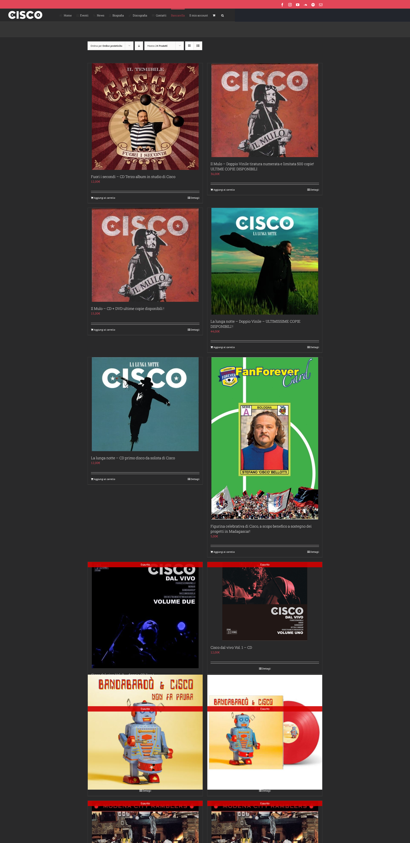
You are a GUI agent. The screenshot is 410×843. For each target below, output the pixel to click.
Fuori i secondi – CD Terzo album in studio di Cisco (133, 176)
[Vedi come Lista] (198, 46)
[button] (222, 15)
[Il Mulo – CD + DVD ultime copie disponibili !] (145, 255)
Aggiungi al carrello (104, 197)
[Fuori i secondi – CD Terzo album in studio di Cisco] (145, 116)
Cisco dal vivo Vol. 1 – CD (231, 647)
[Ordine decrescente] (139, 45)
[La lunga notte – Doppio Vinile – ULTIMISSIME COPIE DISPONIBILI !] (264, 261)
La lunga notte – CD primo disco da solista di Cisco (133, 457)
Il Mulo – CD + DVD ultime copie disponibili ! (127, 308)
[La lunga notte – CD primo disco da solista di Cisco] (145, 404)
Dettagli (195, 197)
